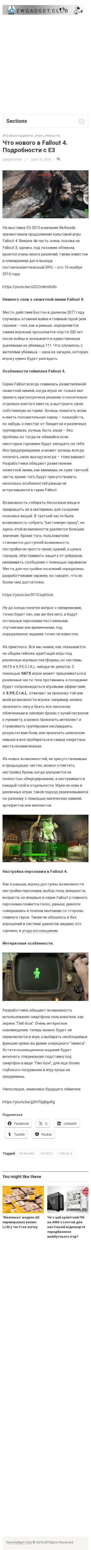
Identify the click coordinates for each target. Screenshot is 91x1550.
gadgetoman (12, 159)
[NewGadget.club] (45, 9)
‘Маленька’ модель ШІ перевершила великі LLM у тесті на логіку (21, 1222)
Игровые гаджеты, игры (23, 135)
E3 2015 (46, 1153)
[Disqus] (45, 1322)
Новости (52, 135)
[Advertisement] (45, 64)
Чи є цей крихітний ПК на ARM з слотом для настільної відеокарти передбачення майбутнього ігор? (66, 1227)
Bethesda (26, 1153)
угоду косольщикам (40, 930)
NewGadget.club (19, 1542)
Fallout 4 (65, 1153)
